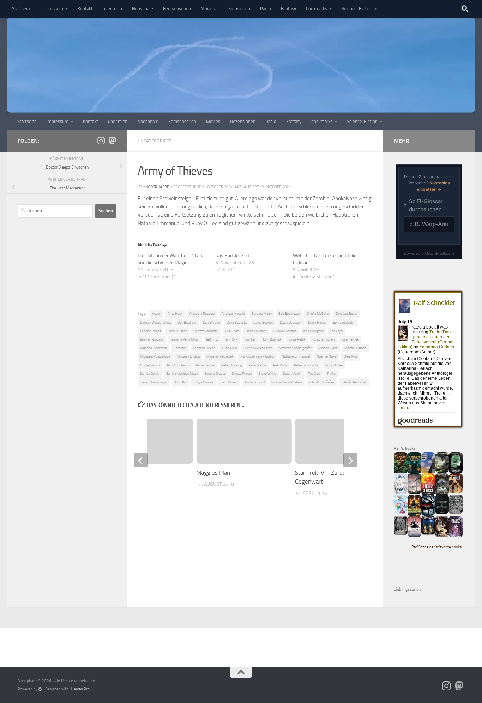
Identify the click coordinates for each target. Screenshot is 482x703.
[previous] (141, 460)
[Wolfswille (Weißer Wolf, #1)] (401, 533)
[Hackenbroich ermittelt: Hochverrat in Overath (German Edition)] (414, 492)
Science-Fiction (357, 8)
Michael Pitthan (355, 348)
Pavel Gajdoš (205, 365)
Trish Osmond (255, 382)
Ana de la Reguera (202, 313)
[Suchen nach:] (55, 211)
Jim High (250, 339)
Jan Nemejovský (152, 339)
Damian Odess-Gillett (155, 322)
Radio (265, 8)
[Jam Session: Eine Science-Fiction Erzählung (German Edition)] (414, 515)
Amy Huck (175, 313)
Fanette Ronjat (150, 331)
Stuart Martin (292, 374)
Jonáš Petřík (297, 339)
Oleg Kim (350, 356)
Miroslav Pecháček (220, 356)
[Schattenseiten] (428, 514)
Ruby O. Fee (334, 365)
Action (156, 313)
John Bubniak (272, 339)
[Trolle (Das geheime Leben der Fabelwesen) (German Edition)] (442, 535)
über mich (112, 8)
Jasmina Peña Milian (184, 339)
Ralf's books (405, 448)
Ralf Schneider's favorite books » (437, 547)
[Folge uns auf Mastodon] (112, 140)
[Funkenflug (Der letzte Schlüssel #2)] (401, 472)
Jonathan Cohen (323, 339)
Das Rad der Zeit (232, 256)
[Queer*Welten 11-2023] (456, 491)
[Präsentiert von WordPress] (40, 689)
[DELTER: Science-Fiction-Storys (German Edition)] (456, 536)
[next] (350, 460)
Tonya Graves (203, 382)
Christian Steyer (346, 313)
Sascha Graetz (215, 374)
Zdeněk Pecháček (354, 382)
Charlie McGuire (318, 313)
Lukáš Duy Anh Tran (257, 348)
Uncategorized (154, 140)
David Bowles (263, 322)
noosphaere (157, 186)
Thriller (331, 374)
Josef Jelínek (350, 339)
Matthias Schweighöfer (295, 348)
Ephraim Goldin (343, 322)
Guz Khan (232, 331)
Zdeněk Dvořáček (322, 382)
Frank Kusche (177, 331)
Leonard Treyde (204, 348)
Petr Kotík (280, 365)
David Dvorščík (290, 322)
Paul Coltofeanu (178, 365)
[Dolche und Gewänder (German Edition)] (442, 512)
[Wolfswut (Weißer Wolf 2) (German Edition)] (456, 512)
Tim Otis (181, 382)
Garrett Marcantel (206, 331)
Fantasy (288, 8)
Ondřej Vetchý (150, 365)
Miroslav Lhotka (188, 356)
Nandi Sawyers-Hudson (257, 356)
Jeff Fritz (212, 339)
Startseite (21, 8)
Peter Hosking (231, 365)
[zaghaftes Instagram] (101, 140)
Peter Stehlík (257, 365)
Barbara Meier (262, 313)
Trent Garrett (229, 382)
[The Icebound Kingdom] (401, 492)
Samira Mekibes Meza (182, 374)
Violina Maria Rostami (286, 382)
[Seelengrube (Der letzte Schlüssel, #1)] (414, 472)
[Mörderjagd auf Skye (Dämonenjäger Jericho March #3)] (442, 493)
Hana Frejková (256, 331)
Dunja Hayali (317, 322)
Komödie (180, 348)
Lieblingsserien (407, 589)
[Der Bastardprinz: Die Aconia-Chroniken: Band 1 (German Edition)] (456, 471)
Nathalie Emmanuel (296, 356)
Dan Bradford (186, 322)
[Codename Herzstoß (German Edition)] (428, 493)
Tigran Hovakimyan (154, 382)
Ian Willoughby (313, 331)
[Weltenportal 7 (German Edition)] (442, 471)
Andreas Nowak (233, 313)
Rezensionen (237, 8)
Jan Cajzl (337, 331)
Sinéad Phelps (242, 374)
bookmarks (316, 8)
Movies (208, 8)
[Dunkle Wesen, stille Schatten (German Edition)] (414, 535)
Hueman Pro (79, 689)
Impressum (52, 8)
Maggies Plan (213, 472)
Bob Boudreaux (289, 313)
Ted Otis (314, 374)
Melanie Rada (328, 348)
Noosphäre (142, 8)
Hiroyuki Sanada (284, 331)
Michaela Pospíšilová (155, 356)
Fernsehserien (177, 8)
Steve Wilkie (267, 374)
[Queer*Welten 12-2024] (401, 512)
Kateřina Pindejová (153, 348)
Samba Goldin (149, 374)
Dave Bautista (237, 322)
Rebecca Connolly (306, 365)
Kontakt (85, 8)
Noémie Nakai (327, 356)
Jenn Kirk (231, 339)
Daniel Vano (211, 322)
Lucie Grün (229, 348)
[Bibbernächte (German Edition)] (428, 533)
